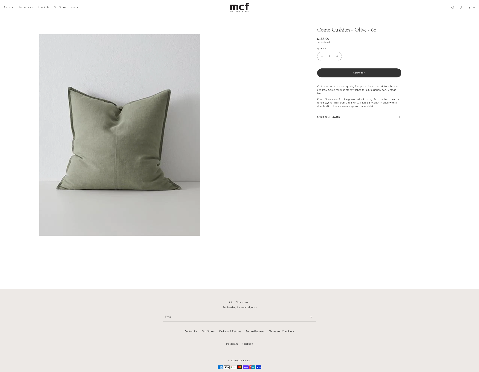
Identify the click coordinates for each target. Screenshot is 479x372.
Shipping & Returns (328, 116)
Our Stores (208, 331)
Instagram (232, 344)
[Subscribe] (311, 317)
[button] (452, 7)
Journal (74, 7)
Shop (7, 7)
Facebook (247, 344)
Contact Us (190, 331)
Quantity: (321, 48)
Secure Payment (255, 331)
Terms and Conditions (282, 331)
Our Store (59, 7)
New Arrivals (25, 7)
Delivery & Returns (230, 331)
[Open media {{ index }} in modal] (120, 135)
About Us (43, 7)
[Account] (461, 7)
